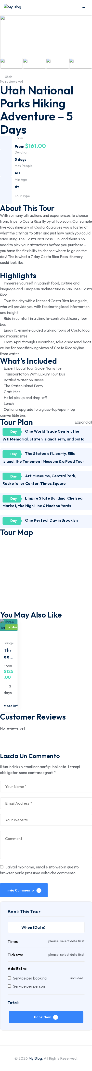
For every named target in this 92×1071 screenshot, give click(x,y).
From (8, 666)
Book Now (42, 1017)
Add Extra (17, 968)
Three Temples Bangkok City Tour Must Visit (8, 654)
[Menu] (85, 7)
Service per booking (30, 978)
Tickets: (15, 954)
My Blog (35, 1058)
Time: (13, 941)
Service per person (29, 986)
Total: (13, 1002)
